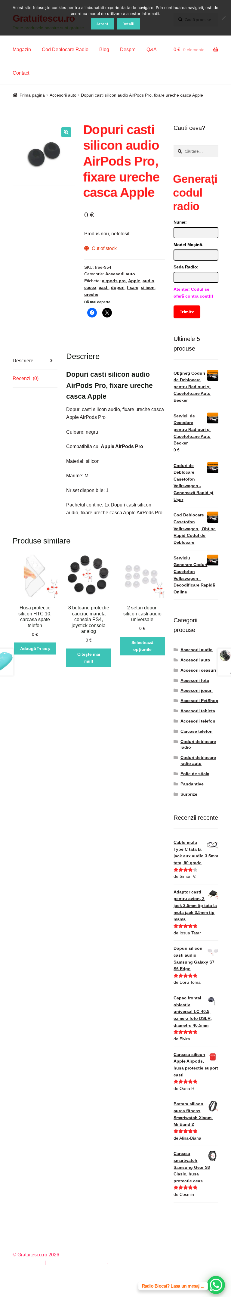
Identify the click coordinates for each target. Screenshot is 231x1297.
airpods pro (114, 280)
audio (148, 280)
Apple (134, 280)
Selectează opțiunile (142, 646)
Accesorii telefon (197, 721)
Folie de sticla (194, 773)
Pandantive (192, 784)
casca (90, 287)
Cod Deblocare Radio (65, 49)
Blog (104, 49)
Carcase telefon (196, 731)
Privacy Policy (28, 1262)
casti (104, 287)
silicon (148, 287)
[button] (66, 132)
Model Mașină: (189, 244)
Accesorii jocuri (196, 690)
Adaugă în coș (35, 648)
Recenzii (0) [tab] (25, 378)
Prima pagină (32, 95)
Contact (21, 73)
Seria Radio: (186, 267)
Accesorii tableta (197, 710)
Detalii (128, 23)
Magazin (22, 49)
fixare (132, 287)
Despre (128, 49)
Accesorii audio (196, 649)
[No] (223, 18)
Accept (103, 23)
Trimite (187, 311)
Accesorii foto (194, 680)
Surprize (188, 794)
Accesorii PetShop (199, 700)
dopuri (118, 287)
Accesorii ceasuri (198, 670)
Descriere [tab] (23, 360)
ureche (91, 294)
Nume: (180, 222)
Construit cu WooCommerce (77, 1262)
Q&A (151, 49)
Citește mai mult (88, 658)
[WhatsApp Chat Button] (216, 1285)
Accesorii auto (63, 95)
